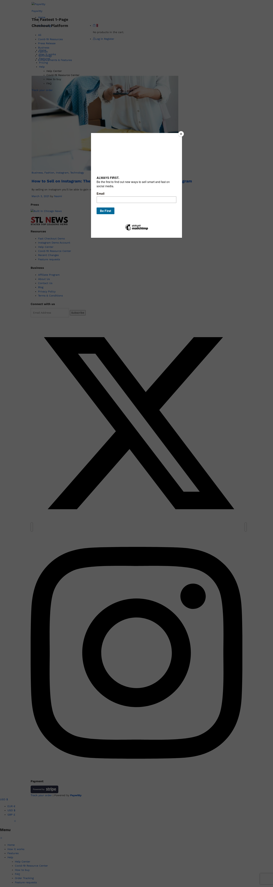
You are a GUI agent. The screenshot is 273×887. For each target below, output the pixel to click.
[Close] (181, 134)
